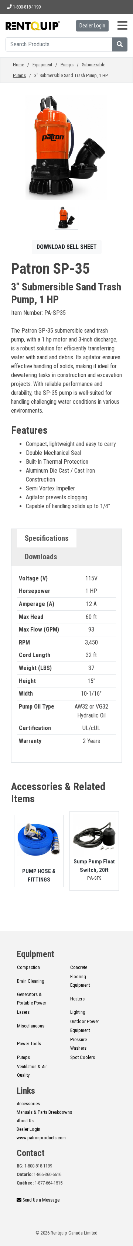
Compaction (28, 967)
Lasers (23, 1012)
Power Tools (29, 1043)
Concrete (78, 967)
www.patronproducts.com (41, 1137)
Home (18, 64)
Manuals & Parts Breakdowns (44, 1112)
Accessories (28, 1103)
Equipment (42, 64)
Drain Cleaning (30, 981)
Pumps (67, 64)
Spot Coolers (82, 1057)
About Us (25, 1120)
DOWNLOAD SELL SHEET (67, 246)
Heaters (77, 999)
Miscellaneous (30, 1026)
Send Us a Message (40, 1200)
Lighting (77, 1012)
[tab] (46, 538)
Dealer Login (92, 26)
